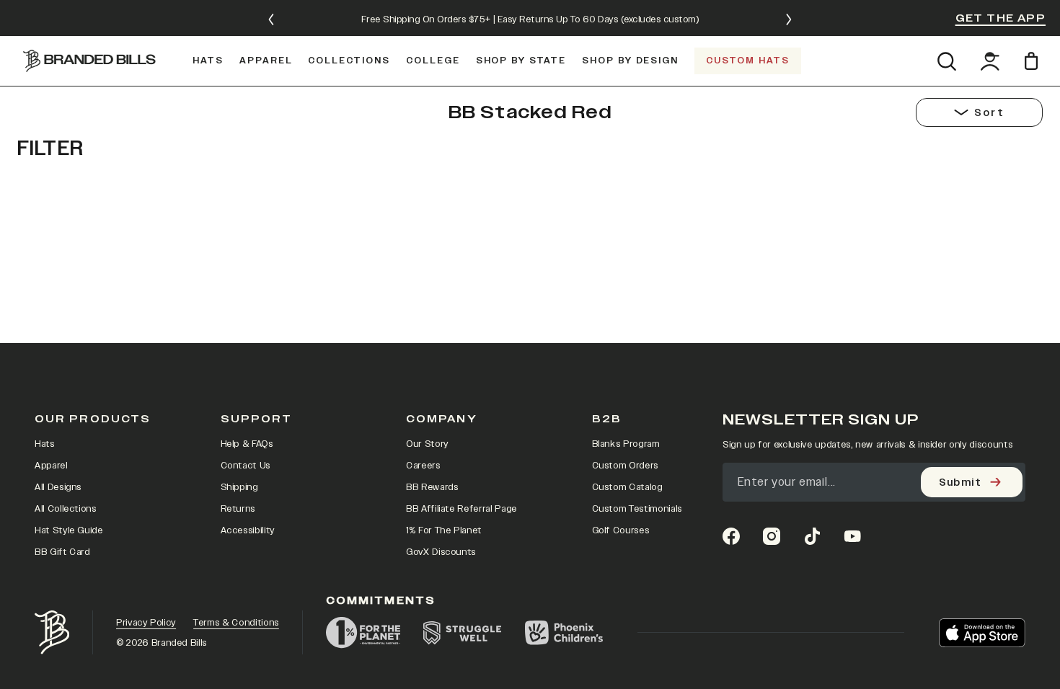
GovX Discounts (441, 552)
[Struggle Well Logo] (462, 633)
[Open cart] (1034, 61)
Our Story (427, 443)
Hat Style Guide (69, 530)
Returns (238, 508)
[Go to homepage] (89, 60)
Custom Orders (625, 465)
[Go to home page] (52, 632)
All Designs (58, 487)
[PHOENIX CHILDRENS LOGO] (564, 633)
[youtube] (852, 536)
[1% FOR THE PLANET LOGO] (363, 633)
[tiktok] (812, 536)
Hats (45, 443)
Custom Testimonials (637, 508)
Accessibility (248, 530)
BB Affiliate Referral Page (461, 508)
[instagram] (771, 536)
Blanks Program (626, 443)
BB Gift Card (62, 552)
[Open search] (946, 61)
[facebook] (731, 536)
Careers (423, 465)
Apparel (51, 465)
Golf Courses (621, 530)
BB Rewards (432, 487)
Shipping (239, 487)
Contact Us (246, 465)
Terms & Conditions (236, 622)
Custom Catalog (627, 487)
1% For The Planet (444, 530)
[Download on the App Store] (982, 632)
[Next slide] (789, 19)
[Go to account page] (990, 61)
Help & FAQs (247, 443)
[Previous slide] (271, 19)
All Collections (66, 508)
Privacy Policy (146, 622)
